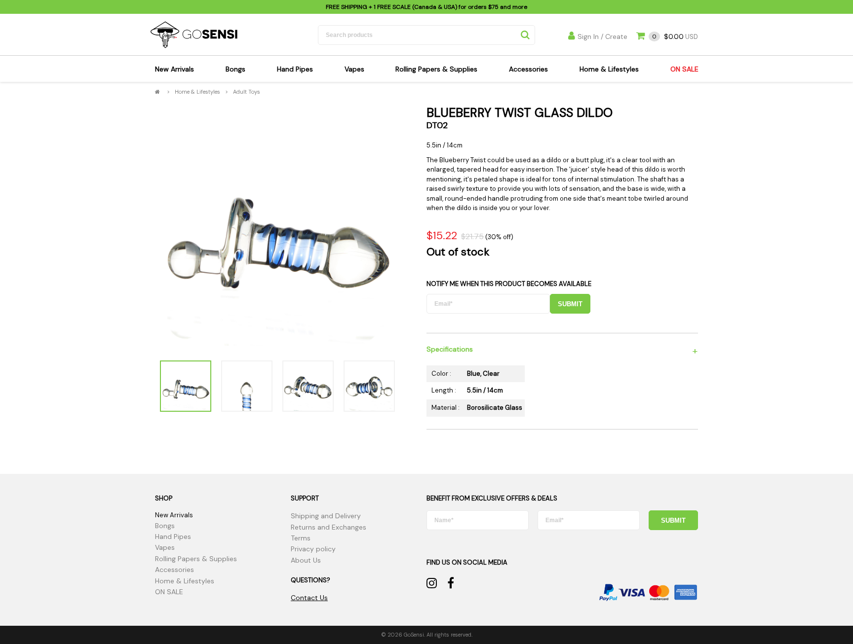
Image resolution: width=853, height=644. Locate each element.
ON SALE (684, 69)
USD (675, 37)
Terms (300, 538)
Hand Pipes (295, 69)
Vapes (354, 69)
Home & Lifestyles (609, 69)
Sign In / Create (602, 36)
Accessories (528, 69)
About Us (306, 560)
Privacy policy (313, 548)
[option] (277, 228)
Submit (570, 304)
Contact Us (309, 597)
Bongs (235, 69)
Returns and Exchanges (328, 527)
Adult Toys (246, 91)
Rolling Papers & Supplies (436, 69)
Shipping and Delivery (326, 515)
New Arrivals (174, 69)
